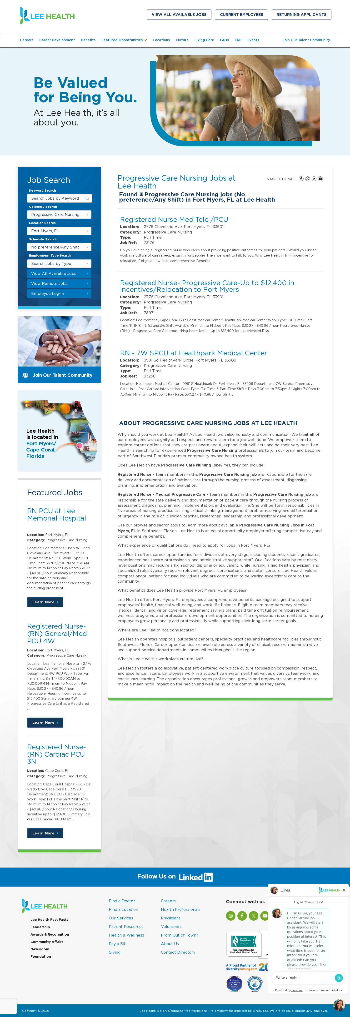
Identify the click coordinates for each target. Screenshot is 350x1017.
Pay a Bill (117, 944)
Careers (26, 40)
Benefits (88, 40)
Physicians (170, 918)
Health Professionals (180, 909)
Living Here (204, 40)
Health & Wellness (126, 935)
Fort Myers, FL (45, 231)
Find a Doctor (122, 901)
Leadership (40, 927)
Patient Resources (126, 926)
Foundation (40, 956)
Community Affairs (46, 942)
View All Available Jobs (179, 14)
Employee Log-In (47, 293)
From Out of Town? (179, 935)
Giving (114, 952)
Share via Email (320, 178)
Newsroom (39, 949)
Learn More (47, 603)
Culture (182, 40)
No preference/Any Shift (55, 247)
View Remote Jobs (49, 283)
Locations (161, 40)
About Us (170, 944)
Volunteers (171, 926)
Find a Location (123, 909)
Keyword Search (42, 191)
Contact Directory (178, 952)
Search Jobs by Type (51, 263)
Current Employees (244, 16)
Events (253, 40)
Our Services (121, 918)
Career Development (57, 40)
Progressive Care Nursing (55, 214)
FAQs (224, 40)
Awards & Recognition (49, 934)
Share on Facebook (301, 178)
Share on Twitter (307, 178)
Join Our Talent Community (306, 40)
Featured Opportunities (125, 42)
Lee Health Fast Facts (49, 920)
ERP (238, 40)
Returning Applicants (304, 16)
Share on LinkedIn (314, 178)
